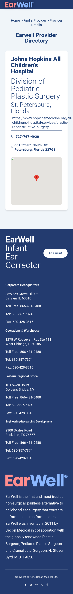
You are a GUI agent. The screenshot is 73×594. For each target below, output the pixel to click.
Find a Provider (34, 20)
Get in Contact (55, 253)
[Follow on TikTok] (47, 585)
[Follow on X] (42, 585)
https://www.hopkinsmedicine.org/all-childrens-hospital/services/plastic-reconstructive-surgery (42, 122)
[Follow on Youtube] (36, 585)
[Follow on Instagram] (31, 585)
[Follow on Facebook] (26, 585)
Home (15, 20)
